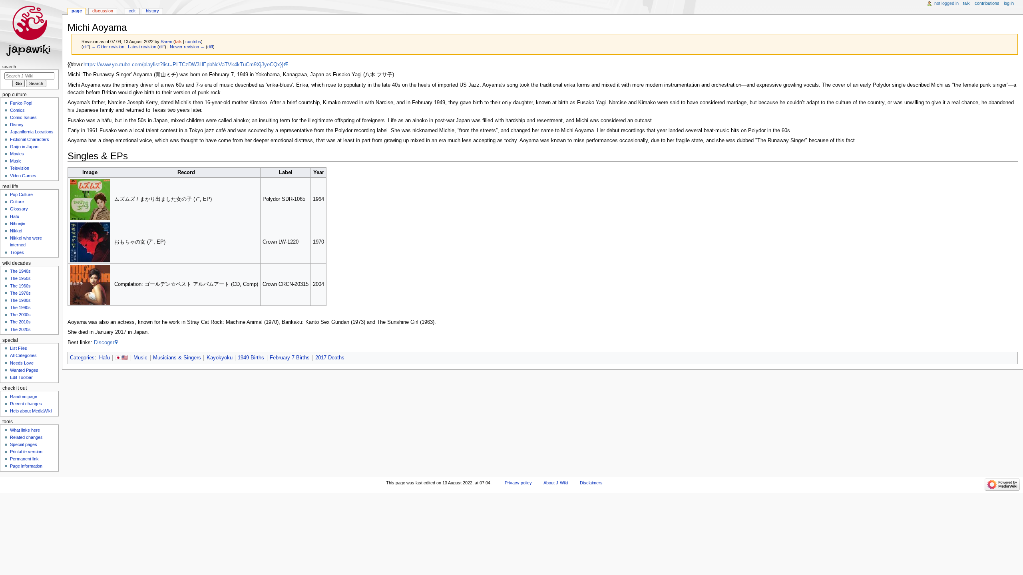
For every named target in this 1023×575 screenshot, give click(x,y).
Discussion (102, 10)
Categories (82, 358)
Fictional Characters (29, 139)
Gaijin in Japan (24, 146)
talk (178, 41)
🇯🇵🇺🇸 (121, 358)
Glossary (19, 208)
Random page (23, 396)
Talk (966, 3)
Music (140, 358)
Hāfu (104, 358)
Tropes (17, 252)
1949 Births (251, 358)
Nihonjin (17, 223)
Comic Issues (23, 117)
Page (77, 10)
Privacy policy (518, 482)
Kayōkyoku (220, 358)
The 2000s (20, 314)
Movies (17, 153)
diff (86, 46)
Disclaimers (591, 482)
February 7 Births (290, 358)
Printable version (26, 451)
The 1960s (20, 286)
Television (19, 168)
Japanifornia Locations (32, 131)
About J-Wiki (555, 482)
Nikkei (16, 230)
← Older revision (108, 46)
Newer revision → (187, 46)
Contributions (987, 3)
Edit (132, 10)
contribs (193, 41)
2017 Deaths (329, 358)
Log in (1009, 3)
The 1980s (20, 300)
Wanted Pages (24, 370)
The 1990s (20, 307)
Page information (26, 466)
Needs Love (22, 363)
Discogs (103, 342)
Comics (17, 110)
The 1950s (20, 278)
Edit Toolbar (21, 377)
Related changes (26, 437)
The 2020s (20, 329)
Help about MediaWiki (31, 410)
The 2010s (20, 321)
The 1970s (20, 293)
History (152, 10)
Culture (17, 201)
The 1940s (20, 271)
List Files (18, 348)
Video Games (23, 175)
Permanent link (24, 458)
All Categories (23, 355)
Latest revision (142, 46)
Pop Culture (21, 194)
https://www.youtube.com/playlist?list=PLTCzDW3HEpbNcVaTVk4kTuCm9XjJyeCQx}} (183, 64)
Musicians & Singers (177, 358)
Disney (17, 124)
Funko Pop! (21, 103)
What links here (25, 430)
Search (9, 66)
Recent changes (26, 403)
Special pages (23, 444)
